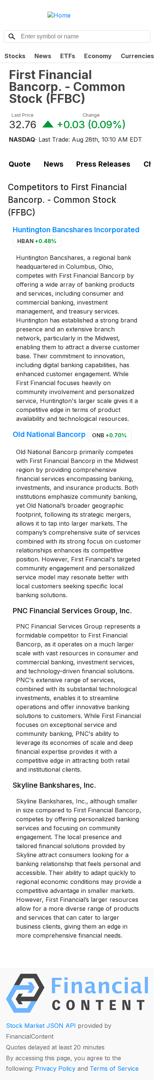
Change (91, 115)
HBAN (36, 241)
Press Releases (103, 164)
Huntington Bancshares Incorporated (76, 229)
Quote (20, 164)
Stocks (14, 56)
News (42, 56)
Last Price (23, 115)
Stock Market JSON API (41, 1025)
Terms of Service (114, 1068)
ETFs (67, 56)
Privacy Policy (55, 1068)
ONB (109, 435)
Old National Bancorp (49, 434)
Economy (98, 56)
